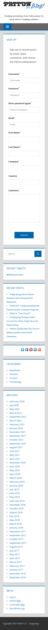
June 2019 (15, 493)
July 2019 (14, 489)
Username (14, 74)
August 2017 (16, 546)
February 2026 (17, 401)
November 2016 (18, 577)
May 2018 (15, 520)
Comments (17, 604)
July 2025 (14, 405)
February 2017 (17, 565)
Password (14, 88)
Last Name (14, 147)
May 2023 (15, 409)
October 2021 (16, 439)
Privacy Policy (34, 624)
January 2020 (16, 485)
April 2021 (15, 458)
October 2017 (16, 539)
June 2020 (15, 466)
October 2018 (16, 508)
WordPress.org (17, 608)
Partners (14, 374)
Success (13, 378)
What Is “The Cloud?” (20, 313)
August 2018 (16, 512)
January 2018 (16, 527)
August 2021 (16, 447)
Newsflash (15, 370)
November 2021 (18, 435)
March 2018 (16, 523)
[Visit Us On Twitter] (22, 350)
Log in (13, 597)
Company (13, 161)
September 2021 (18, 443)
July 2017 (14, 550)
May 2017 (15, 554)
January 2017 (16, 569)
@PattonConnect (15, 274)
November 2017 (18, 535)
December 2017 (18, 531)
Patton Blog (24, 11)
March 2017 (16, 562)
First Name (14, 132)
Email (11, 118)
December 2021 (18, 431)
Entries (15, 600)
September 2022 (18, 416)
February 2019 (17, 500)
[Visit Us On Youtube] (31, 350)
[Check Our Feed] (39, 350)
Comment (13, 190)
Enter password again (20, 103)
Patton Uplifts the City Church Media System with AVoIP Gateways (23, 332)
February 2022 (17, 424)
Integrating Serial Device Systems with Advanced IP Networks (20, 298)
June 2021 (15, 451)
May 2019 (15, 497)
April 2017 (15, 558)
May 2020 (15, 470)
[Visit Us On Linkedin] (35, 350)
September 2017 (18, 542)
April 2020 (15, 474)
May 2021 (15, 455)
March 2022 (16, 420)
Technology (15, 381)
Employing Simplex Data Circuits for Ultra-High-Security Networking (22, 321)
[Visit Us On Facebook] (27, 350)
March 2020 (16, 477)
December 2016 (18, 573)
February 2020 (17, 481)
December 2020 (18, 462)
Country (12, 176)
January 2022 (16, 428)
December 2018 (18, 504)
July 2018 (14, 516)
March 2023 (16, 412)
